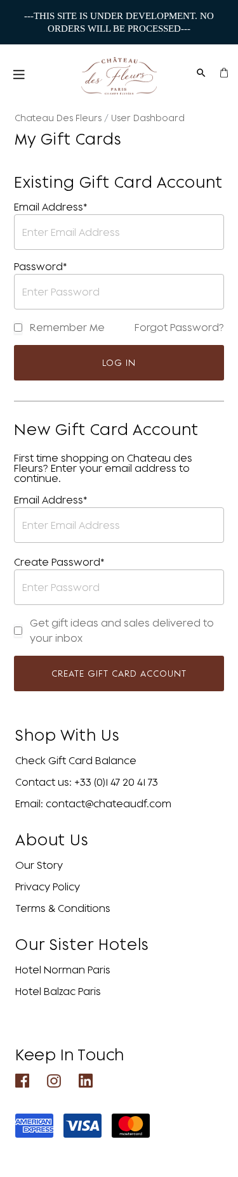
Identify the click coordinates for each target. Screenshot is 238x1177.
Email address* (51, 206)
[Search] (201, 71)
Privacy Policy (47, 886)
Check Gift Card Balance (75, 760)
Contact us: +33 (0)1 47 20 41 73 (86, 782)
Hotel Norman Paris (62, 969)
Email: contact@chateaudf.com (93, 803)
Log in (119, 362)
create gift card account (119, 673)
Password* (40, 266)
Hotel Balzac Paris (58, 991)
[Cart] (224, 72)
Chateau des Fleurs (58, 117)
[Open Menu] (19, 76)
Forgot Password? (179, 327)
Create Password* (59, 562)
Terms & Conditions (62, 908)
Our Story (39, 865)
